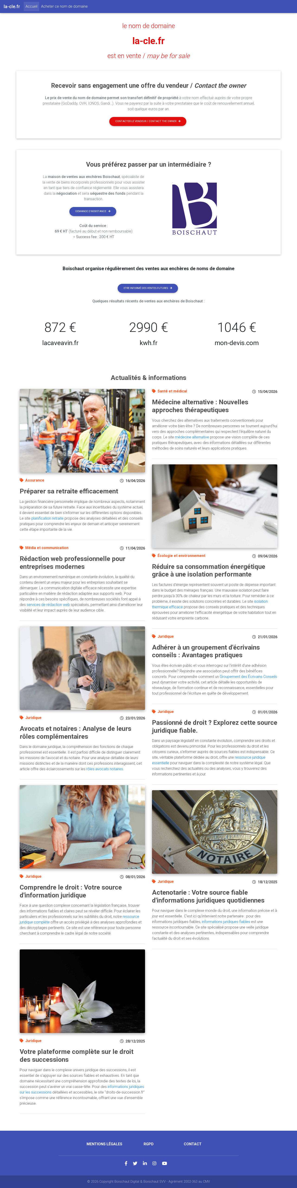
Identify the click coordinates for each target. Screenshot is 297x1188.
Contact (193, 1144)
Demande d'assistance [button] (90, 211)
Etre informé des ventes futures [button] (146, 288)
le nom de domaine (148, 26)
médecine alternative (192, 437)
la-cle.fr (148, 41)
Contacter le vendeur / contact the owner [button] (145, 121)
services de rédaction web (48, 604)
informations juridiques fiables (226, 921)
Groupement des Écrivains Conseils (248, 676)
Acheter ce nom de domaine (64, 6)
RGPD (149, 1144)
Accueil (32, 6)
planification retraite (47, 518)
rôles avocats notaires (104, 769)
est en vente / (148, 56)
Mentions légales (104, 1144)
